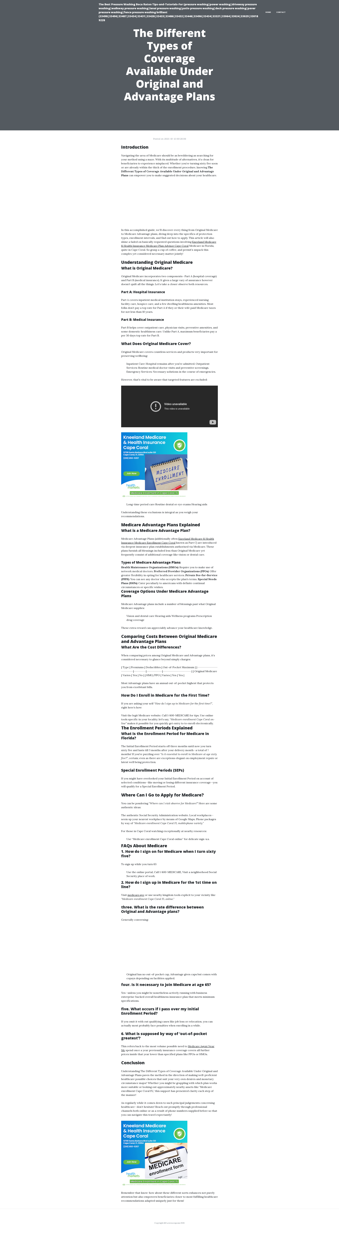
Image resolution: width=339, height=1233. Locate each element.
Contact (281, 12)
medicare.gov (136, 895)
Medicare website (150, 715)
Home (268, 12)
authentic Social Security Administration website (157, 815)
